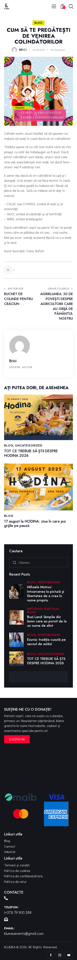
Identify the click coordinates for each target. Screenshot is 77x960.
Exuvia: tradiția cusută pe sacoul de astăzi (46, 641)
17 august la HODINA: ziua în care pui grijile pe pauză (35, 523)
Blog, (32, 582)
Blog (38, 23)
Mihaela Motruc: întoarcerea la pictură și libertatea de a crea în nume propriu (45, 593)
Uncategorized (28, 446)
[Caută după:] (38, 562)
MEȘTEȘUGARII (49, 582)
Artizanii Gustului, (43, 609)
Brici (12, 361)
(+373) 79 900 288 (17, 912)
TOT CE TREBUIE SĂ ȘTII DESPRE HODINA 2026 (31, 453)
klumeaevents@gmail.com (24, 933)
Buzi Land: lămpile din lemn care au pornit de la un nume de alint (47, 621)
